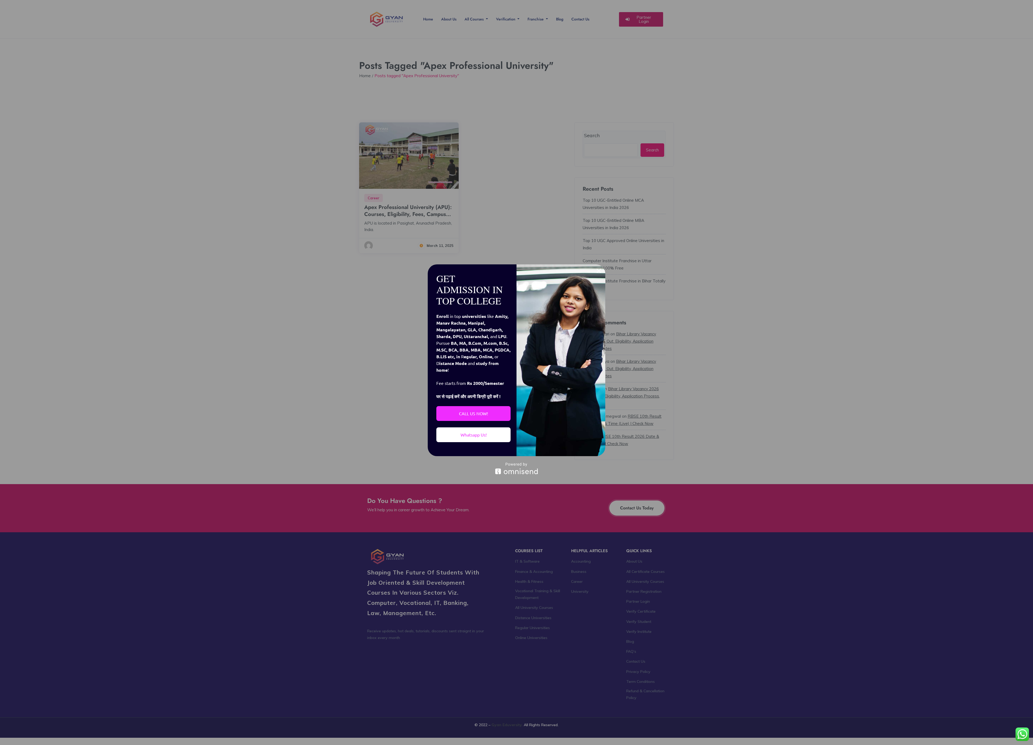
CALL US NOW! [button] (473, 413)
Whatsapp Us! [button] (474, 434)
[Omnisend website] (516, 468)
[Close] (598, 270)
